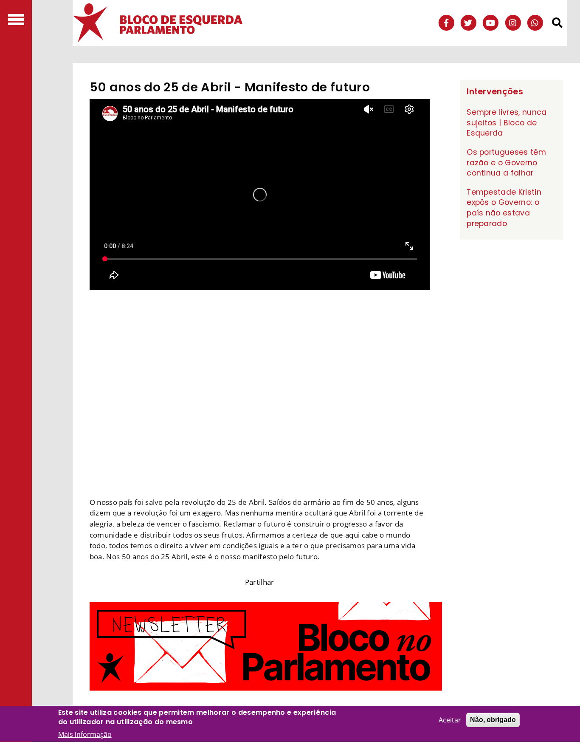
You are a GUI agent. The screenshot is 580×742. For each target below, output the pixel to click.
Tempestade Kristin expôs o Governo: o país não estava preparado (504, 208)
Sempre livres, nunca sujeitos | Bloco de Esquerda (506, 122)
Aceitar (450, 720)
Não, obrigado (493, 719)
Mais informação (85, 734)
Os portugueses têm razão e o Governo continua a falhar (506, 162)
